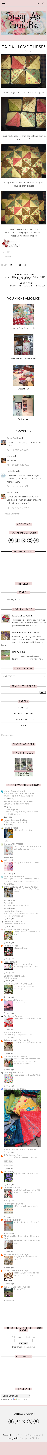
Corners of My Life (13, 1000)
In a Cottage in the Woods (17, 1287)
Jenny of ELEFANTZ (14, 844)
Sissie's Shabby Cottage (16, 1254)
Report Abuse (7, 735)
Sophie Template (36, 1435)
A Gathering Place (13, 1155)
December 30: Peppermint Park (18, 1035)
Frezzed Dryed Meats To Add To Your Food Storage (26, 1274)
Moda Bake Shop (12, 1032)
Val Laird (8, 860)
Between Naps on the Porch (18, 801)
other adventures (23, 720)
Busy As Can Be (23, 20)
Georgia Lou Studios (29, 1438)
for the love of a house (15, 1056)
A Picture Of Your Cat (23, 830)
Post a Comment (12, 514)
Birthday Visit (19, 1289)
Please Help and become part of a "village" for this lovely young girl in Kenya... (27, 1061)
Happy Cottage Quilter (15, 820)
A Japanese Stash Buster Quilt (27, 1075)
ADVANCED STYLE (13, 921)
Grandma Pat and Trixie (14, 924)
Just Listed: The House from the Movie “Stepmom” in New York (21, 914)
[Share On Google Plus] (21, 265)
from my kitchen (23, 714)
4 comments (7, 257)
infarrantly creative (14, 876)
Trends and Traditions (15, 1089)
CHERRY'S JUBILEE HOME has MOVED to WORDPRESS (27, 1191)
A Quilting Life (11, 809)
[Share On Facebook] (16, 265)
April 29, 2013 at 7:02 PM (18, 507)
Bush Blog (9, 1171)
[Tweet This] (11, 265)
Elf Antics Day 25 (21, 948)
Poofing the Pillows (13, 1204)
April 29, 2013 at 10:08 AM (18, 465)
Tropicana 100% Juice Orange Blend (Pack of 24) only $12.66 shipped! (20, 794)
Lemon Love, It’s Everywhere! (16, 804)
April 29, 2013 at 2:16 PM (18, 486)
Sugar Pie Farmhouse (15, 976)
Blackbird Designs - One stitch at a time (21, 1237)
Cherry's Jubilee (12, 1187)
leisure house (19, 1002)
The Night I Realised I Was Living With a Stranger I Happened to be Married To (21, 880)
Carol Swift (12, 438)
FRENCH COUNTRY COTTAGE (18, 984)
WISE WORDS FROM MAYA (25, 1157)
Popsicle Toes (11, 946)
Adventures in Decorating (17, 1040)
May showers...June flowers (26, 1173)
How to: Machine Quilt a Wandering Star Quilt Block (26, 965)
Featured (23, 708)
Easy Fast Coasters (22, 615)
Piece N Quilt (10, 962)
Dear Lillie (9, 903)
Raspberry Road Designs (16, 929)
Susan (10, 492)
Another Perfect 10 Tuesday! (26, 1222)
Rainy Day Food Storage (16, 1270)
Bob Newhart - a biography (16, 822)
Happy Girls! (18, 652)
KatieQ (10, 471)
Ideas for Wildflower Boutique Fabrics (20, 1149)
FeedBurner (29, 1347)
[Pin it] (25, 265)
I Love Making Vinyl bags (25, 632)
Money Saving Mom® (14, 791)
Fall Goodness (10, 978)
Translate (22, 1399)
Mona (9, 456)
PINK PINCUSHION (12, 1220)
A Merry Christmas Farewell (25, 1206)
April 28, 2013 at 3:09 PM (18, 450)
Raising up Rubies (13, 1016)
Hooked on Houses (13, 911)
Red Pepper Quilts (13, 1072)
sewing (23, 726)
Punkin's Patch (11, 828)
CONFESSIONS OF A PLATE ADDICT (21, 887)
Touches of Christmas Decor (16, 905)
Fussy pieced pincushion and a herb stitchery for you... (27, 847)
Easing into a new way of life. (26, 862)
